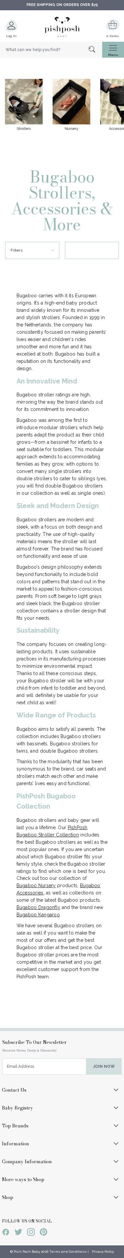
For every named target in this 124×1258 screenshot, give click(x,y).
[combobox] (51, 50)
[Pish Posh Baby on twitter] (18, 1233)
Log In (11, 36)
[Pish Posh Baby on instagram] (31, 1233)
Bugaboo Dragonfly (39, 907)
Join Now (104, 1066)
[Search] (95, 50)
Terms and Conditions (68, 1251)
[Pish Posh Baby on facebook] (6, 1233)
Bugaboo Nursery (36, 885)
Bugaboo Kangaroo (38, 914)
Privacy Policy (103, 1251)
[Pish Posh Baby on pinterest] (43, 1233)
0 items (112, 36)
